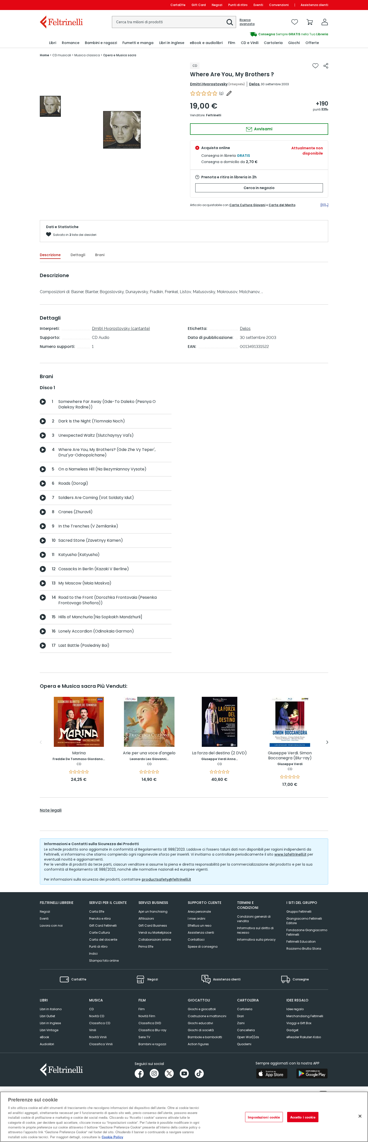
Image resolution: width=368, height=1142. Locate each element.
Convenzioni (279, 5)
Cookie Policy (112, 1136)
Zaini (241, 1023)
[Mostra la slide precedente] (40, 742)
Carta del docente (103, 939)
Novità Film (146, 1016)
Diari (240, 1016)
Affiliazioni (146, 918)
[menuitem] (53, 43)
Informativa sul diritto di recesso (255, 930)
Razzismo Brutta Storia (303, 948)
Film (141, 1009)
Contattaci (196, 939)
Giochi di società (201, 1030)
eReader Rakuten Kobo (303, 1037)
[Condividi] (325, 66)
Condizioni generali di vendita (254, 918)
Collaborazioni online (154, 939)
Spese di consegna (203, 946)
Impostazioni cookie (264, 1117)
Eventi (258, 5)
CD (91, 1009)
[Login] (324, 22)
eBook (44, 1037)
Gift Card (199, 5)
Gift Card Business (152, 925)
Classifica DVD (149, 1023)
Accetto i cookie (302, 1117)
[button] (230, 22)
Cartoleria (244, 1009)
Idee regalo (295, 1009)
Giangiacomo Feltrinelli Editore (304, 920)
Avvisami (262, 129)
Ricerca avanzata (247, 22)
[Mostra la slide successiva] (327, 742)
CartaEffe (178, 5)
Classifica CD (99, 1023)
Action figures (198, 1044)
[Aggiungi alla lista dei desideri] (315, 65)
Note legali (51, 810)
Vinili (92, 1030)
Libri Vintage (49, 1030)
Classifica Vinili (101, 1044)
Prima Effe (145, 946)
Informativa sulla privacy (256, 939)
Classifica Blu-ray (152, 1030)
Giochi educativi (200, 1023)
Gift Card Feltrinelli (103, 925)
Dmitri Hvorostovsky (209, 84)
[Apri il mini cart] (309, 22)
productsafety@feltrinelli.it (166, 879)
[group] (256, 34)
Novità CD (96, 1016)
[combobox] (174, 22)
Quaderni (244, 1044)
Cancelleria (246, 1030)
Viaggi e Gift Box (298, 1023)
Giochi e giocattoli (202, 1009)
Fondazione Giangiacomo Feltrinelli (306, 932)
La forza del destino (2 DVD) (219, 753)
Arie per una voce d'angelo (149, 753)
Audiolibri (47, 1044)
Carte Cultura (99, 932)
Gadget (292, 1030)
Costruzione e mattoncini (207, 1016)
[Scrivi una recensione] (229, 93)
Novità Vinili (98, 1037)
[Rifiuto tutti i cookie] (359, 1116)
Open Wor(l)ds (248, 1037)
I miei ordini (196, 918)
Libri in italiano (51, 1009)
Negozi (217, 5)
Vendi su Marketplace (154, 932)
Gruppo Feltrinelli (298, 911)
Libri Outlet (47, 1016)
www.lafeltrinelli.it (290, 854)
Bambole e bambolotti (205, 1037)
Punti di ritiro (238, 5)
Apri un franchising (152, 911)
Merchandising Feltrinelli (304, 1016)
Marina (79, 753)
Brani (99, 254)
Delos (254, 84)
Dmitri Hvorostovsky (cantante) (121, 328)
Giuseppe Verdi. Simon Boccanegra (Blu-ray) (290, 756)
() (221, 93)
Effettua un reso (199, 925)
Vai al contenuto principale (61, 5)
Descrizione (50, 254)
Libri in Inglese (50, 1023)
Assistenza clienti (314, 5)
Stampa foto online (104, 960)
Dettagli (78, 254)
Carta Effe (96, 911)
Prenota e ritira (100, 918)
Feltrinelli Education (301, 941)
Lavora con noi (51, 925)
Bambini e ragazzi (152, 1044)
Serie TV (144, 1037)
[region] (184, 1116)
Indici (93, 953)
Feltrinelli (213, 115)
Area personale (199, 911)
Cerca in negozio (259, 187)
